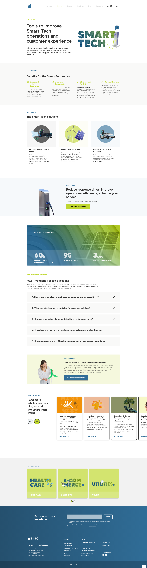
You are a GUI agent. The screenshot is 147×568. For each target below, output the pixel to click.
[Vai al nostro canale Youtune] (106, 555)
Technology (68, 545)
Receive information (78, 206)
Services (69, 6)
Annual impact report (87, 553)
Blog (89, 6)
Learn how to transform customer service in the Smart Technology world (96, 418)
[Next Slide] (37, 421)
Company (67, 555)
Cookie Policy (106, 545)
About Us (49, 6)
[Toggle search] (108, 6)
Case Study (80, 6)
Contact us (99, 6)
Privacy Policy (106, 542)
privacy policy (92, 526)
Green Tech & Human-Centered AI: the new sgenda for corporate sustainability (122, 419)
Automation (68, 543)
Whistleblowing (86, 548)
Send (108, 517)
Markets (59, 6)
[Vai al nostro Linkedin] (111, 7)
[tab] (72, 501)
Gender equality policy (88, 550)
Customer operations (70, 548)
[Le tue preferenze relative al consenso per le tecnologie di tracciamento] (144, 566)
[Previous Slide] (30, 421)
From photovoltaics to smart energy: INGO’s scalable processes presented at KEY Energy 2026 (68, 420)
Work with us (85, 555)
